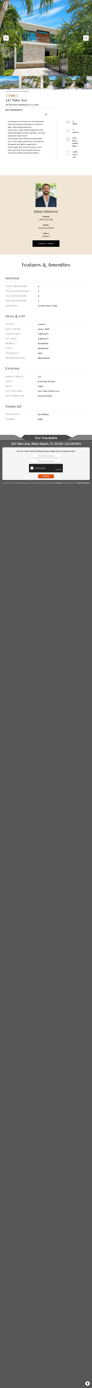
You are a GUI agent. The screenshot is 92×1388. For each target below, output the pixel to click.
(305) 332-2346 (46, 219)
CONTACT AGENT (46, 243)
